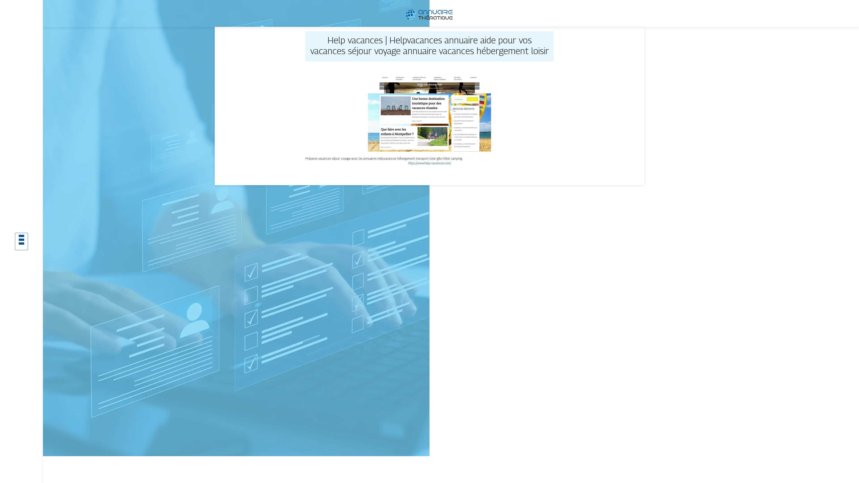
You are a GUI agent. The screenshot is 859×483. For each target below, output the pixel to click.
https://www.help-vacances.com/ (429, 163)
